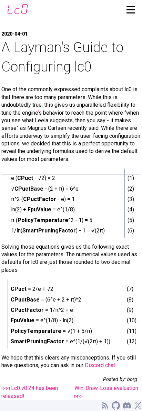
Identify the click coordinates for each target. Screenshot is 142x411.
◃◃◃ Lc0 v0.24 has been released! (29, 392)
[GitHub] (116, 405)
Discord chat (100, 365)
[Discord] (127, 405)
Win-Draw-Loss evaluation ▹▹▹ (106, 392)
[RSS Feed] (105, 405)
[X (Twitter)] (138, 405)
